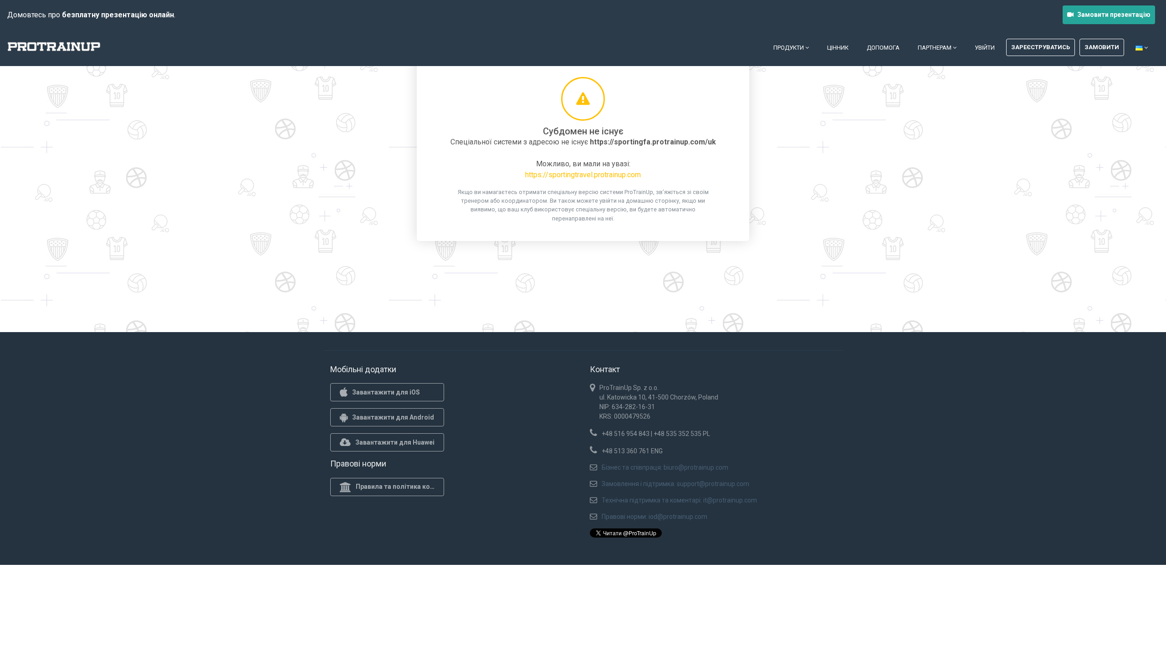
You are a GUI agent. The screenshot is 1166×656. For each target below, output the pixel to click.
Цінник (838, 47)
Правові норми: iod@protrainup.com (654, 516)
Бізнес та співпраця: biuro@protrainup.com (665, 467)
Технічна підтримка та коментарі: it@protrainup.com (679, 500)
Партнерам (935, 47)
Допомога (883, 47)
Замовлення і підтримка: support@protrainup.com (675, 483)
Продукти (789, 47)
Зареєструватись (1040, 47)
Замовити (1101, 47)
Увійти (985, 47)
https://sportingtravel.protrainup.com (583, 174)
